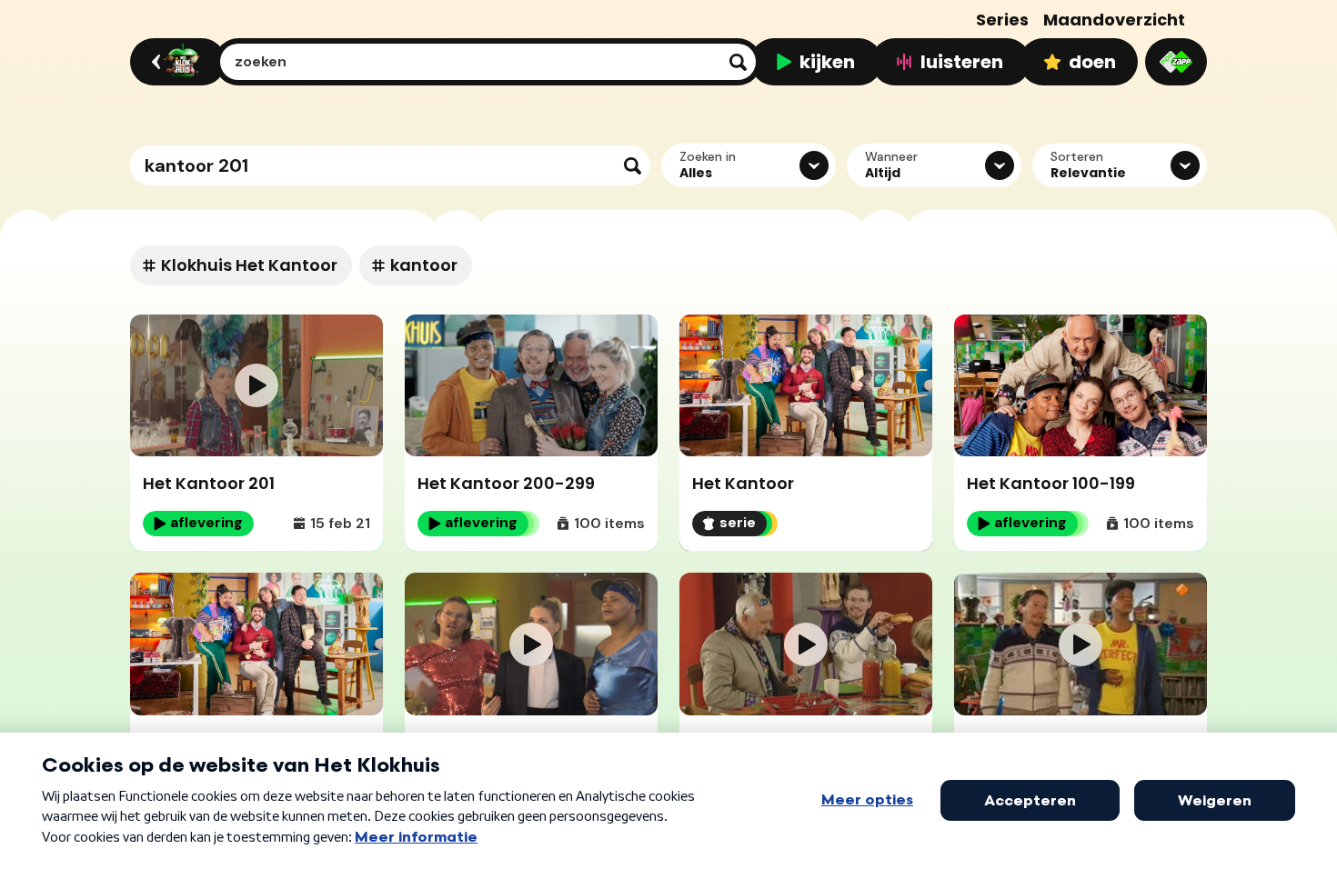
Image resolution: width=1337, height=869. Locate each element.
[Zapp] (1176, 61)
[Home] (175, 61)
